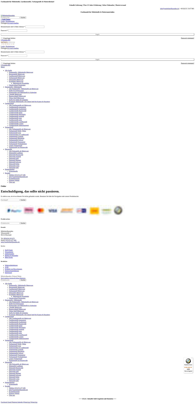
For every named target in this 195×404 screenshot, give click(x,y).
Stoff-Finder (9, 250)
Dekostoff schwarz (15, 162)
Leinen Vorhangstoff (15, 145)
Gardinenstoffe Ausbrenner (17, 109)
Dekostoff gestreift (15, 156)
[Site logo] (8, 15)
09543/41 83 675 (9, 238)
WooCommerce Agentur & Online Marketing (13, 278)
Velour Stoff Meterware (16, 98)
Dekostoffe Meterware (16, 79)
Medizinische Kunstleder (21, 83)
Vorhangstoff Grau (15, 133)
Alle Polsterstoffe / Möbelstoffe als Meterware (23, 89)
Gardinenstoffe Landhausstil (18, 122)
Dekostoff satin (14, 167)
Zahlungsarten (9, 254)
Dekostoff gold (14, 158)
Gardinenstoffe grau (15, 118)
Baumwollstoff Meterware (17, 96)
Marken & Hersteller (11, 255)
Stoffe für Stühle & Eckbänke (18, 100)
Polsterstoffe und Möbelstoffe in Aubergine (23, 92)
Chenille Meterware (15, 94)
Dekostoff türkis (14, 164)
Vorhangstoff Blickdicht (16, 138)
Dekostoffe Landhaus (16, 153)
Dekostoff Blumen (15, 160)
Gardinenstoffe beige (15, 112)
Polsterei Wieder (14, 180)
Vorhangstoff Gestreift (16, 136)
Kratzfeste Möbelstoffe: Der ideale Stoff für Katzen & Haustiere (29, 101)
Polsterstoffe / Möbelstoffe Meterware (21, 72)
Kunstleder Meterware (16, 81)
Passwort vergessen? (187, 38)
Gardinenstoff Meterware (17, 76)
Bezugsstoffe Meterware (17, 74)
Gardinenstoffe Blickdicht (17, 114)
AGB (6, 267)
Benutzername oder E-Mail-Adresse (13, 27)
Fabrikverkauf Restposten (17, 85)
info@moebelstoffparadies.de (169, 8)
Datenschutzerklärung (12, 271)
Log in (97, 34)
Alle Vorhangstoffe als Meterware (20, 129)
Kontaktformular (14, 178)
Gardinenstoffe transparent (17, 107)
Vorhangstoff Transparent (17, 142)
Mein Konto (9, 257)
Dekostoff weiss (14, 166)
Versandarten (9, 252)
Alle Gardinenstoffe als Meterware (20, 105)
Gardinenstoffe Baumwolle (17, 111)
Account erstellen (13, 23)
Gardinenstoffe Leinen (16, 123)
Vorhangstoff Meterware (17, 78)
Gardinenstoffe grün (15, 120)
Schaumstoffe (13, 171)
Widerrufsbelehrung (11, 265)
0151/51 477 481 (10, 240)
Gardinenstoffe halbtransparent (19, 125)
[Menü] (192, 358)
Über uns (12, 182)
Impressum (8, 273)
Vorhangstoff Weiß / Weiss (17, 131)
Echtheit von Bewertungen (13, 269)
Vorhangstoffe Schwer (16, 140)
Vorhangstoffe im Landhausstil (19, 134)
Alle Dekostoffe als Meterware (19, 151)
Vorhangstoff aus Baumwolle (18, 147)
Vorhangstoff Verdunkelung (18, 144)
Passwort (4, 30)
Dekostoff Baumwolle (16, 155)
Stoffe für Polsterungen (16, 90)
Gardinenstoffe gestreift (16, 116)
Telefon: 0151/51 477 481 (17, 175)
